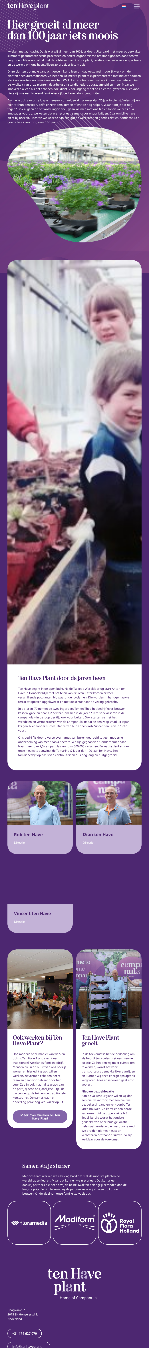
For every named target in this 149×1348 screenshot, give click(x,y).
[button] (137, 6)
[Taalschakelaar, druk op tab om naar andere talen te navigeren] (124, 6)
